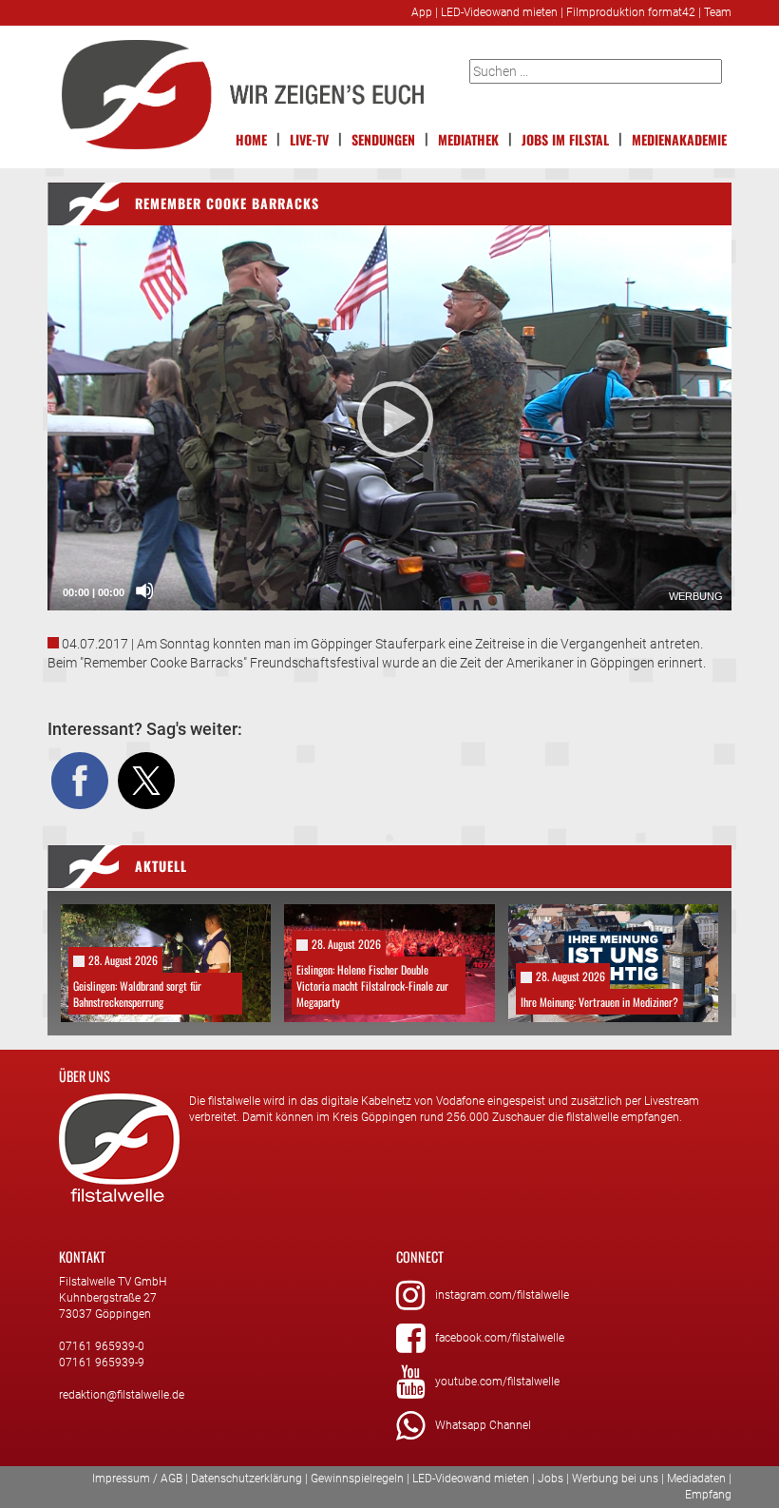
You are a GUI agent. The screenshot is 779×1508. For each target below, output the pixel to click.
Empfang (708, 1494)
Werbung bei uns (615, 1478)
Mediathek (468, 139)
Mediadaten (696, 1478)
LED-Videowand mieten (499, 12)
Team (718, 12)
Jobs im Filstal (565, 139)
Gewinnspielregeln (357, 1478)
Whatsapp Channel (483, 1425)
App (421, 12)
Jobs (550, 1478)
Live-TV (309, 139)
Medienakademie (679, 139)
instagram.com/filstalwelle (502, 1295)
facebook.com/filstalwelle (499, 1337)
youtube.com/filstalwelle (497, 1381)
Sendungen (383, 139)
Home (251, 139)
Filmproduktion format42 (630, 12)
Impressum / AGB (137, 1478)
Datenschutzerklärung (246, 1478)
